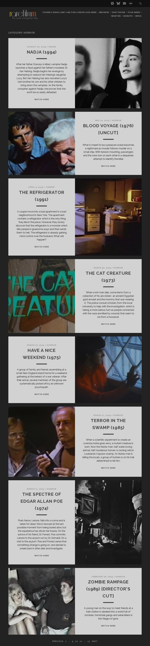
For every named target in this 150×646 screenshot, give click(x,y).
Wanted (116, 16)
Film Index (134, 12)
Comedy (50, 187)
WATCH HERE (41, 99)
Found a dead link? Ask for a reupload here (70, 12)
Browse (104, 12)
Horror (116, 120)
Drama (52, 47)
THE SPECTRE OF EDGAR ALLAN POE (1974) (42, 501)
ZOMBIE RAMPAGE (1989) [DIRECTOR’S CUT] (108, 588)
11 (81, 641)
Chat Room (118, 12)
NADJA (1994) (42, 52)
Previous (57, 641)
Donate (128, 16)
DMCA (138, 16)
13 (88, 641)
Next (95, 641)
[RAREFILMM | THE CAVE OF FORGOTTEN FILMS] (23, 19)
